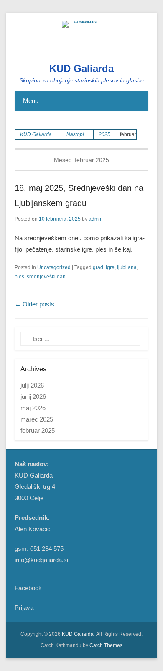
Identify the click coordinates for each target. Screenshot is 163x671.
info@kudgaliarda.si (41, 559)
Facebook (28, 587)
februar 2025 (37, 430)
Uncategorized (54, 267)
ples (19, 277)
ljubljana (127, 267)
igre (110, 267)
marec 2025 (36, 419)
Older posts (34, 304)
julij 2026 (32, 385)
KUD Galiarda (81, 68)
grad (98, 267)
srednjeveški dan (46, 277)
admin (96, 219)
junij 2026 (33, 396)
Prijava (24, 607)
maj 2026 (33, 407)
